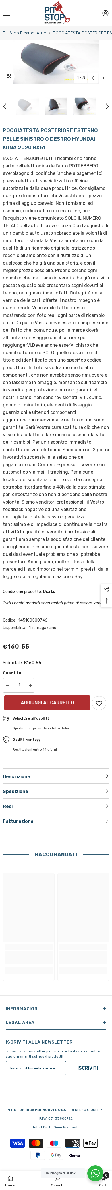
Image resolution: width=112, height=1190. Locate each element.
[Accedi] (105, 13)
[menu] (6, 13)
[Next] (104, 78)
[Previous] (93, 78)
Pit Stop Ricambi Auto (24, 33)
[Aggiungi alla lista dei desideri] (99, 703)
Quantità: (12, 673)
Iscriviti (88, 1068)
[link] (29, 957)
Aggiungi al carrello (46, 702)
